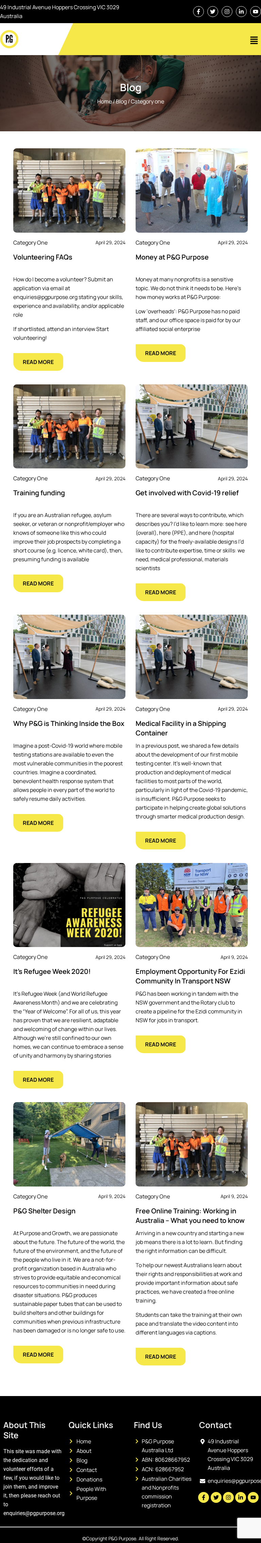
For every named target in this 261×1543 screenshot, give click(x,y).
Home (104, 101)
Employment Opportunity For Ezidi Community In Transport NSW (190, 976)
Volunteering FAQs (42, 257)
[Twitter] (212, 11)
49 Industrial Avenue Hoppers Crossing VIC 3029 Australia (59, 11)
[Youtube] (255, 11)
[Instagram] (227, 11)
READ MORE (38, 362)
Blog (121, 101)
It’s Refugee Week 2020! (52, 971)
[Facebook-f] (198, 11)
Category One (147, 101)
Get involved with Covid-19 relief (187, 492)
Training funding (39, 492)
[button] (254, 41)
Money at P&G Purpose (172, 257)
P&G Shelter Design (44, 1210)
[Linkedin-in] (241, 11)
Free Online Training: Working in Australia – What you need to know (190, 1215)
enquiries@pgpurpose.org (34, 1513)
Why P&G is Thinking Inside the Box (68, 723)
